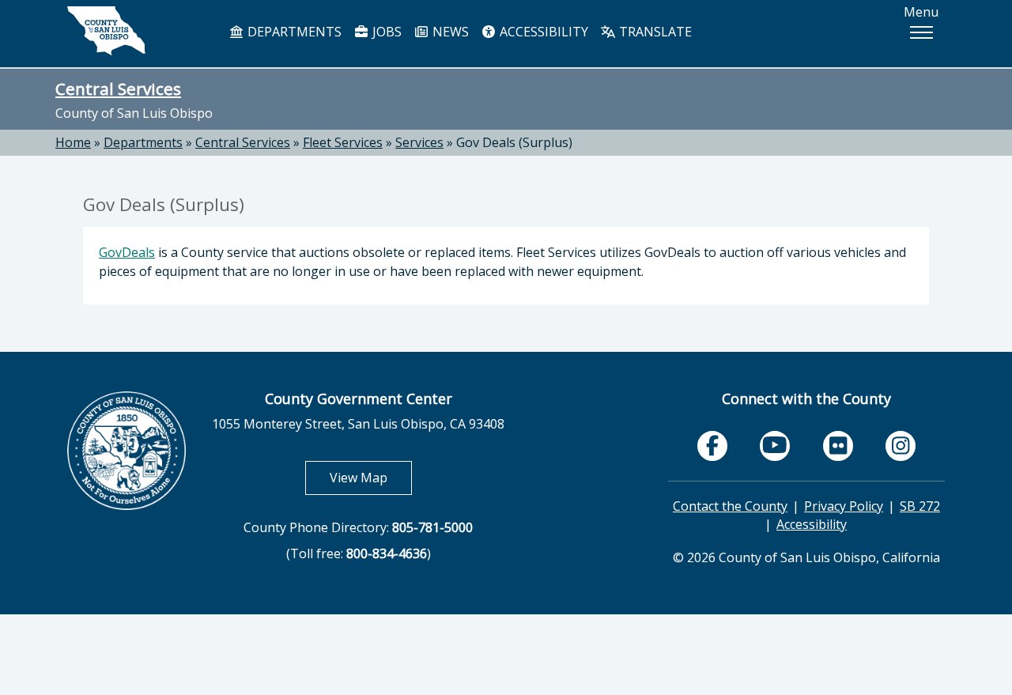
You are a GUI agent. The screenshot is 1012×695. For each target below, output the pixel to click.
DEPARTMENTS (293, 32)
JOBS (385, 32)
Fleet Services (343, 142)
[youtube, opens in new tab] (775, 445)
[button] (921, 32)
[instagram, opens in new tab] (900, 446)
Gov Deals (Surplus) (514, 142)
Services (419, 142)
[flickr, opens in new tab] (838, 446)
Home (73, 142)
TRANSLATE (654, 32)
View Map (371, 477)
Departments (143, 142)
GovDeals (127, 252)
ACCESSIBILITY (542, 32)
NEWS (449, 32)
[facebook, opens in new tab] (712, 446)
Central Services (118, 88)
